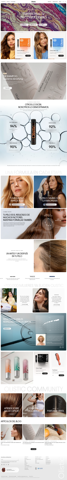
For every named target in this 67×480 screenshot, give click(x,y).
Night (25, 461)
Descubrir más (7, 328)
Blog (36, 461)
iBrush (26, 464)
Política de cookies (4, 476)
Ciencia (8, 1)
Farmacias (26, 468)
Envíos (47, 459)
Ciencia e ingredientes (39, 459)
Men (60, 1)
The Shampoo (27, 465)
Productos (3, 1)
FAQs (36, 460)
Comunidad (13, 1)
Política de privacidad (12, 476)
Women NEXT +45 (28, 459)
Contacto (47, 458)
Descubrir (7, 88)
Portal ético (31, 476)
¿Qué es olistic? (38, 458)
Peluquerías (27, 469)
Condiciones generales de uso (22, 476)
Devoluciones (48, 460)
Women (49, 1)
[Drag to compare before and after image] (50, 256)
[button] (65, 2)
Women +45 (55, 1)
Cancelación (48, 463)
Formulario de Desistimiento (48, 462)
